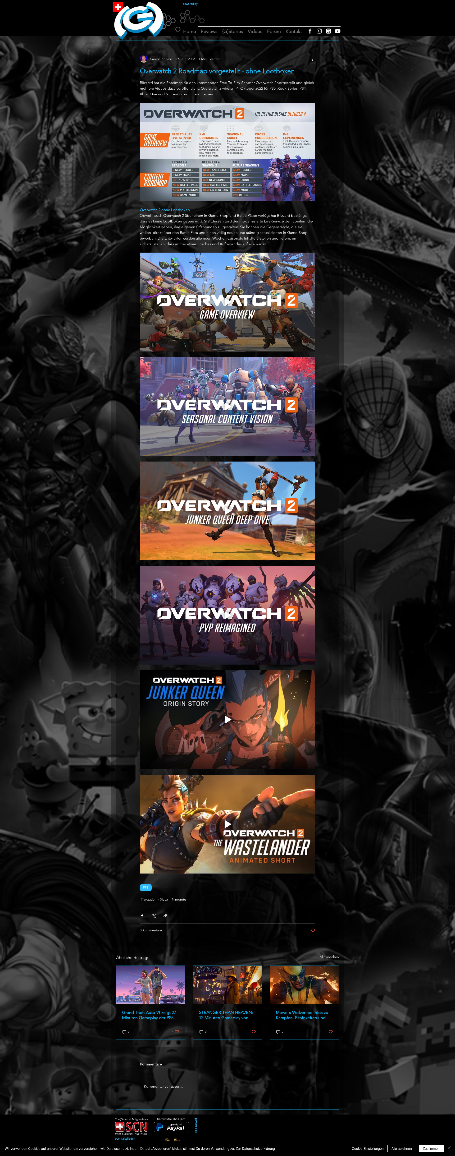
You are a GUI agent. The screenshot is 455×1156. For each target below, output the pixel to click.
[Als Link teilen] (165, 915)
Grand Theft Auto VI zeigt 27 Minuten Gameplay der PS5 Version (149, 1015)
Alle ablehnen (401, 1148)
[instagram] (319, 31)
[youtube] (337, 31)
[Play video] (227, 302)
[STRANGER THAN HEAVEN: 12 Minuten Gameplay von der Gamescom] (227, 985)
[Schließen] (449, 1148)
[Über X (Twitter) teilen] (153, 915)
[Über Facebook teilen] (142, 915)
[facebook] (310, 31)
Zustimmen (431, 1148)
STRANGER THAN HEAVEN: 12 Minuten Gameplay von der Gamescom (227, 1015)
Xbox (164, 899)
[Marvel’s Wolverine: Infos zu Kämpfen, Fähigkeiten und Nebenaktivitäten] (304, 985)
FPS (146, 887)
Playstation (148, 899)
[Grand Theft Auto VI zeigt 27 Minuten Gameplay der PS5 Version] (150, 985)
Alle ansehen (329, 957)
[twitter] (328, 31)
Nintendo (179, 899)
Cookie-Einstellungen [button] (368, 1148)
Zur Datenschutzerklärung (255, 1148)
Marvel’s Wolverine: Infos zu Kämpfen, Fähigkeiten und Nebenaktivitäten (302, 1015)
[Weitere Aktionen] (312, 59)
